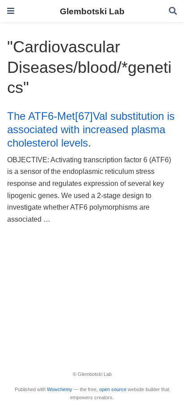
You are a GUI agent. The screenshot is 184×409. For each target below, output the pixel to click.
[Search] (173, 11)
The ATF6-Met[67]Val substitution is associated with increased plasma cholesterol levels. (91, 129)
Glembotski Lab (92, 11)
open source (112, 389)
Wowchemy (59, 389)
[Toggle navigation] (10, 11)
